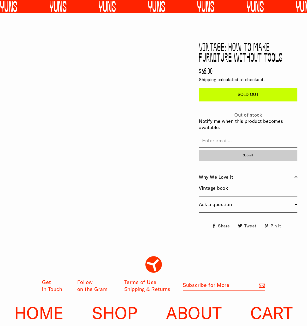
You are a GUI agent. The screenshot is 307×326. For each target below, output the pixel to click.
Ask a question (215, 204)
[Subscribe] (261, 285)
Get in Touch (52, 285)
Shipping (207, 79)
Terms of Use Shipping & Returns (147, 285)
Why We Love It (216, 177)
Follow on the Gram (92, 285)
